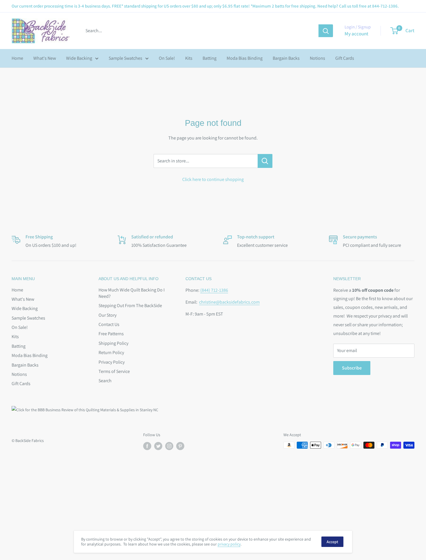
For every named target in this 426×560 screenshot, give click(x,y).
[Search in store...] (265, 161)
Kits (188, 58)
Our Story (107, 315)
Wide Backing (79, 58)
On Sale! (167, 58)
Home (17, 58)
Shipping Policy (113, 343)
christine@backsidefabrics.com (229, 302)
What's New (44, 58)
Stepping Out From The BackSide (130, 305)
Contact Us (109, 324)
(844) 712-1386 (214, 290)
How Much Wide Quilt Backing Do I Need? (132, 293)
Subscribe (352, 368)
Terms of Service (114, 371)
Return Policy (111, 352)
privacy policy (229, 544)
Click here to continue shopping (213, 179)
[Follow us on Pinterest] (180, 446)
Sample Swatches (125, 58)
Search (105, 381)
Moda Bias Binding (245, 58)
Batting (209, 58)
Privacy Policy (112, 362)
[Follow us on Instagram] (169, 446)
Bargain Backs (286, 58)
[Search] (325, 30)
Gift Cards (344, 58)
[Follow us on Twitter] (158, 446)
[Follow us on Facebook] (147, 446)
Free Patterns (111, 334)
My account (356, 33)
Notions (317, 58)
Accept (332, 541)
